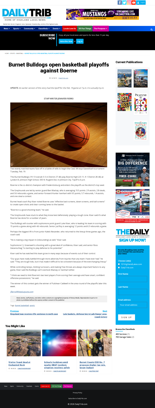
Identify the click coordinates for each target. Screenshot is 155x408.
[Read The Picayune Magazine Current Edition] (124, 78)
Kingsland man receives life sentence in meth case (34, 312)
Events (55, 29)
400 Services (121, 334)
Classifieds (43, 29)
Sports (16, 29)
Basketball (19, 53)
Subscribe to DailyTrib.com (77, 398)
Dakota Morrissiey (24, 368)
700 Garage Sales (123, 337)
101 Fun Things (84, 29)
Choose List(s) (124, 260)
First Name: (123, 274)
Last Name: (123, 287)
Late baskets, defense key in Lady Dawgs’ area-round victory (85, 314)
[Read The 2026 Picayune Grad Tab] (141, 104)
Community (28, 29)
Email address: (124, 299)
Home (7, 53)
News (6, 29)
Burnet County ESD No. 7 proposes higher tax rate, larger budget (93, 365)
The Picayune (99, 29)
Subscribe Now (66, 41)
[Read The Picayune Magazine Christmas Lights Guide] (141, 130)
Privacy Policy (77, 393)
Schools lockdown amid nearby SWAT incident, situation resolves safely (57, 365)
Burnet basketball (22, 305)
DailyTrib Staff (94, 371)
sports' (32, 305)
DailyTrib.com (63, 78)
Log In (79, 41)
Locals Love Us (69, 29)
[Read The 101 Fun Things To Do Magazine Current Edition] (141, 78)
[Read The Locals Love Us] (124, 102)
